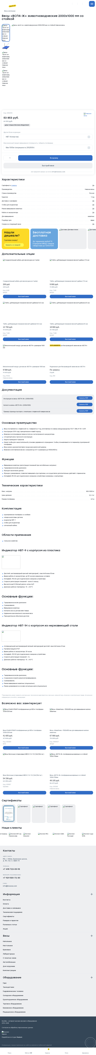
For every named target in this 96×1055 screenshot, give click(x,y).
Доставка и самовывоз (12, 908)
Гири (4, 983)
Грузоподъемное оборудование (15, 999)
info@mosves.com (58, 172)
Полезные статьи (10, 924)
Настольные (8, 945)
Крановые (7, 950)
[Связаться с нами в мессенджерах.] (90, 1043)
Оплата (6, 904)
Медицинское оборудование (14, 1012)
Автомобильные (9, 962)
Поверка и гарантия (10, 920)
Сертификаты (8, 916)
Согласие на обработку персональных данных (17, 1027)
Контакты (6, 900)
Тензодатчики (8, 987)
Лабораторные (9, 954)
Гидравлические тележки (13, 991)
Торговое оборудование (12, 1004)
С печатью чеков (9, 958)
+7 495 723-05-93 (11, 869)
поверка (14, 185)
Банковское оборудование (13, 1008)
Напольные (7, 941)
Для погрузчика (9, 966)
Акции (5, 929)
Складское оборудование (13, 995)
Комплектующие (9, 970)
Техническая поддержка (12, 912)
